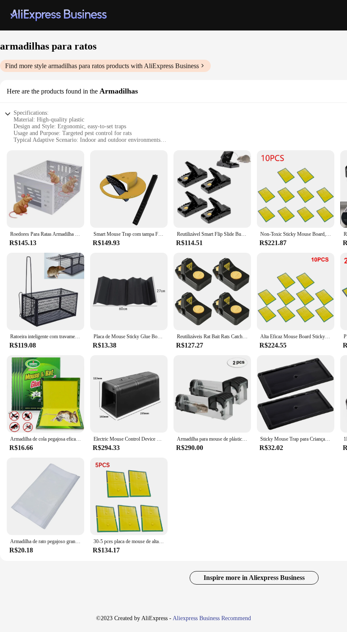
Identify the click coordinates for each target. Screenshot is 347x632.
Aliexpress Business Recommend (212, 618)
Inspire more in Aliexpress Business (254, 577)
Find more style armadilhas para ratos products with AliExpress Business (102, 65)
